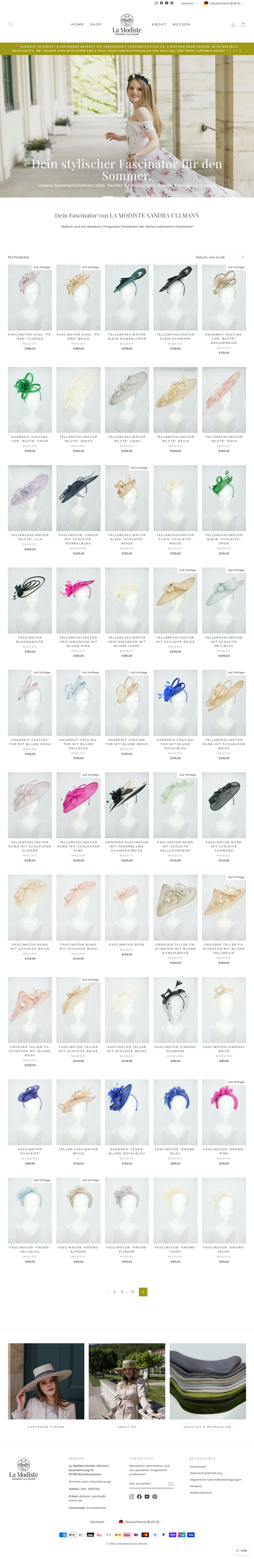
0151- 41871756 (90, 1489)
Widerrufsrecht (201, 1492)
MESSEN (181, 24)
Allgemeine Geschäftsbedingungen (215, 1479)
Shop (96, 24)
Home (77, 24)
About (159, 24)
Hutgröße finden (46, 1426)
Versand (196, 1486)
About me (127, 1426)
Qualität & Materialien (208, 1426)
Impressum (198, 1466)
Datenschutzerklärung (206, 1473)
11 (132, 1292)
